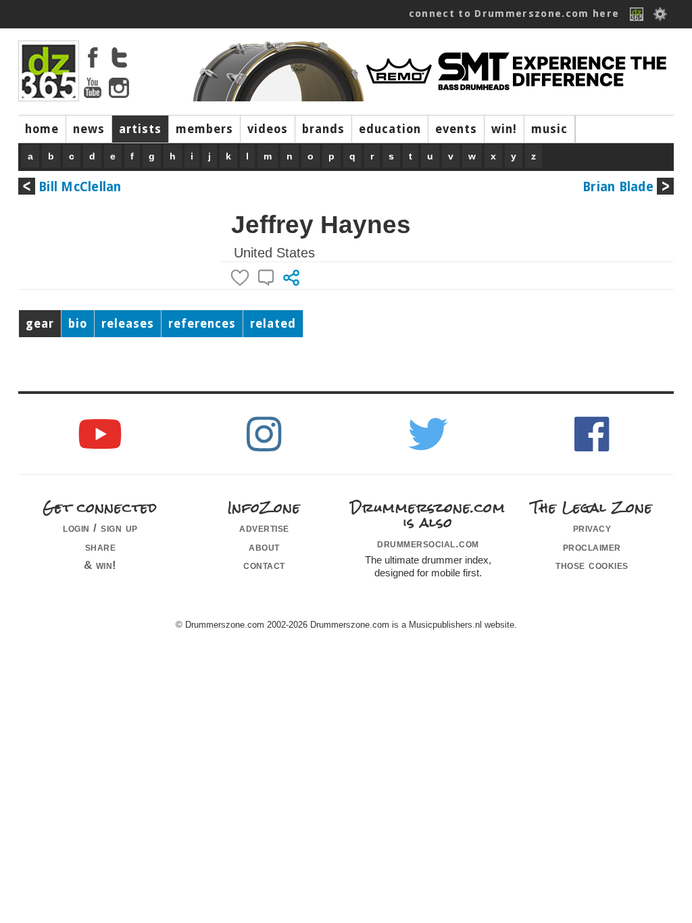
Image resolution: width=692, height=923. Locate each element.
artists (140, 129)
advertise (264, 527)
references (202, 323)
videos (267, 129)
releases (127, 323)
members (204, 129)
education (390, 129)
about (264, 546)
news (89, 129)
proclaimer (592, 546)
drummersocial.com (428, 543)
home (42, 129)
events (456, 129)
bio (77, 323)
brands (323, 129)
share (100, 546)
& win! (100, 565)
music (549, 129)
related (273, 323)
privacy (592, 527)
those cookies (591, 565)
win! (504, 129)
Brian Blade (618, 187)
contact (264, 565)
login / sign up (100, 527)
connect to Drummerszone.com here (514, 13)
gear (40, 323)
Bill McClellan (80, 187)
